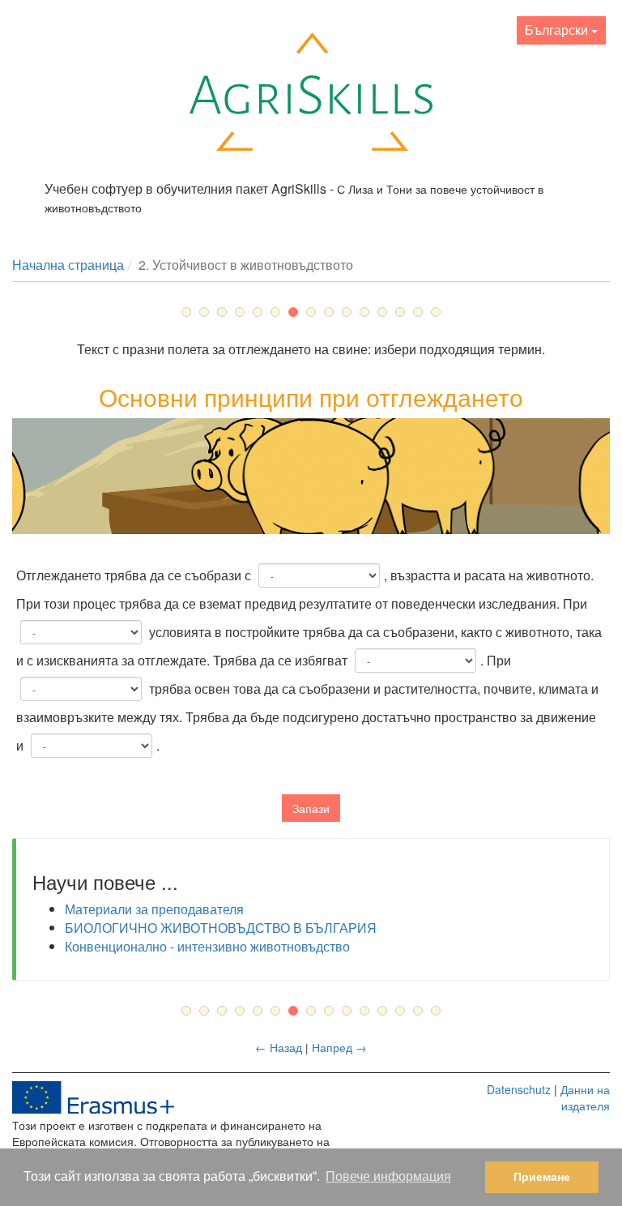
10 (347, 312)
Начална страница (68, 264)
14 (418, 312)
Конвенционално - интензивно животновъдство (207, 946)
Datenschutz (519, 1089)
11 (364, 312)
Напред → (339, 1047)
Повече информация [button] (388, 1176)
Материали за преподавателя (154, 909)
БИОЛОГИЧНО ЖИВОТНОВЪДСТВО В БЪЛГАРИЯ (221, 927)
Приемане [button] (541, 1176)
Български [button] (558, 29)
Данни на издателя (585, 1097)
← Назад (280, 1047)
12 (382, 312)
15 (436, 312)
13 (400, 312)
